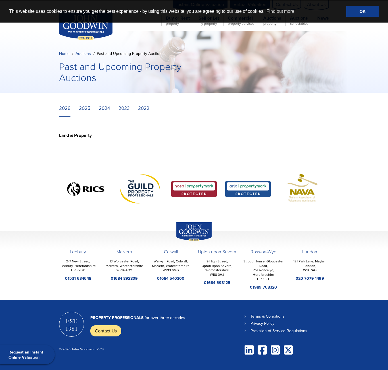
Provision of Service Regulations (279, 330)
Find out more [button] (280, 11)
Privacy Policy (262, 323)
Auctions (83, 53)
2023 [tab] (124, 108)
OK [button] (363, 11)
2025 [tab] (84, 108)
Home (64, 53)
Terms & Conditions (268, 316)
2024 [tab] (104, 108)
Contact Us (106, 331)
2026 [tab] (64, 108)
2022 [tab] (143, 108)
